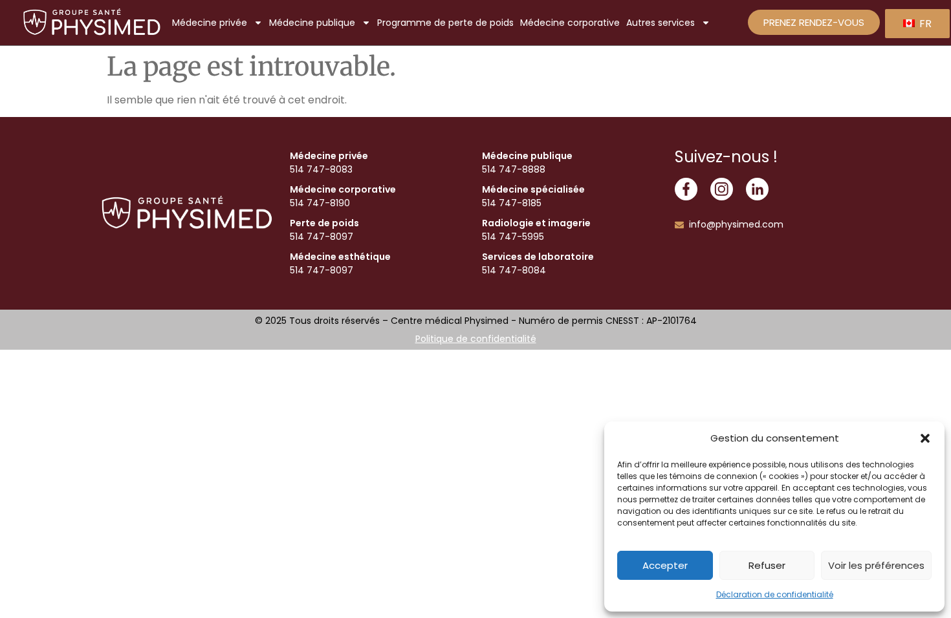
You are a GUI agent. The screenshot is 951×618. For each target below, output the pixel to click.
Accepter (665, 565)
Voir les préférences (876, 565)
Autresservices (660, 22)
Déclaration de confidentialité (774, 594)
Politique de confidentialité (475, 338)
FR (924, 23)
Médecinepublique (312, 22)
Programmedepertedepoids (445, 22)
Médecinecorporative (570, 22)
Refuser (767, 565)
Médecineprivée (209, 22)
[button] (925, 438)
